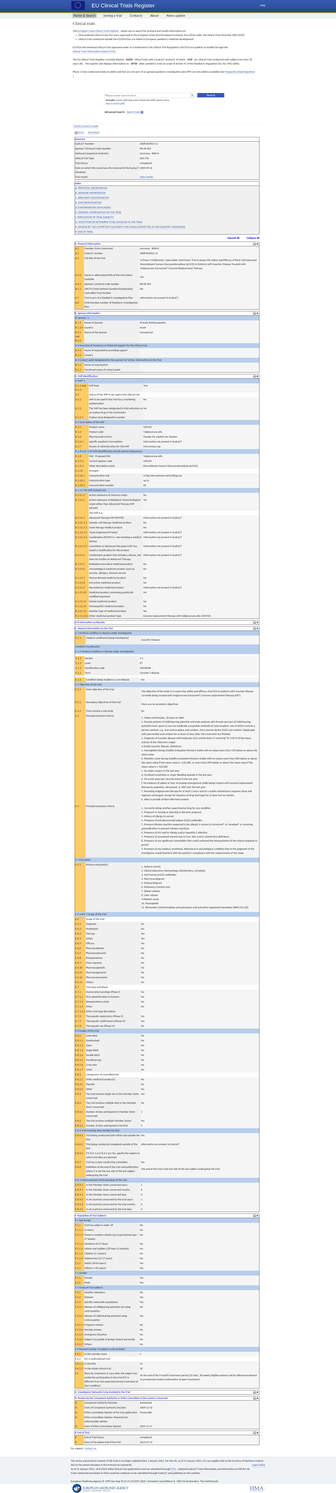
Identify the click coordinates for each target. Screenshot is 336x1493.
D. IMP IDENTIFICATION (88, 202)
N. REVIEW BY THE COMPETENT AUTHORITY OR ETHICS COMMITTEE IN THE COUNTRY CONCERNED (130, 227)
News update (175, 16)
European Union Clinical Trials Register (98, 31)
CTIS (173, 1469)
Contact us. (91, 1448)
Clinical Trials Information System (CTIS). (94, 51)
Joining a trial (112, 16)
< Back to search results (85, 126)
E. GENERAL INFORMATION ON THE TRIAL (98, 212)
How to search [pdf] (115, 103)
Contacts (136, 16)
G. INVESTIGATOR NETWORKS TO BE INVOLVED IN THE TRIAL (109, 222)
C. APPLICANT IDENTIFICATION (92, 197)
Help (262, 5)
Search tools (133, 112)
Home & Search (84, 16)
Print (81, 132)
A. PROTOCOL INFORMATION (91, 188)
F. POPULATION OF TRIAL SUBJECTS (94, 217)
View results (146, 177)
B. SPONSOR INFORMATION (90, 193)
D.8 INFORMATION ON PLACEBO (93, 207)
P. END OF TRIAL (84, 231)
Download (93, 132)
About (154, 16)
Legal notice (258, 1465)
